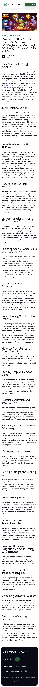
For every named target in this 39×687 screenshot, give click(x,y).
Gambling (5, 35)
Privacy (13, 681)
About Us (6, 681)
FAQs (24, 666)
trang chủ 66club (12, 85)
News (17, 666)
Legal (23, 681)
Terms (18, 681)
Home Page (8, 666)
